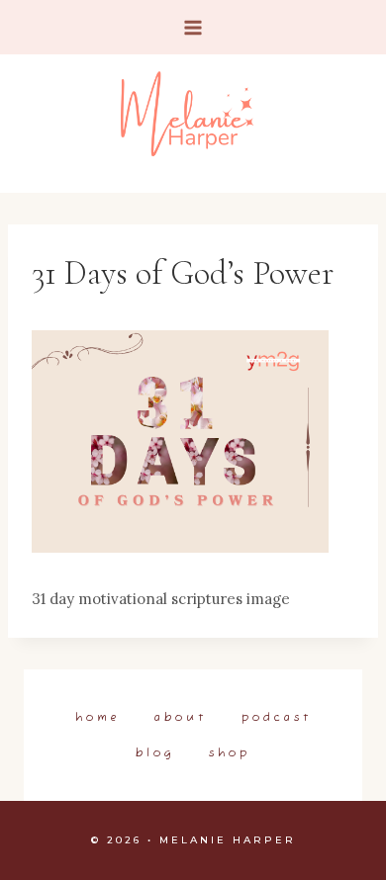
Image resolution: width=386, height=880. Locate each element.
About (180, 718)
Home (97, 718)
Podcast (276, 718)
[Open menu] (193, 27)
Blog (155, 753)
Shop (229, 753)
